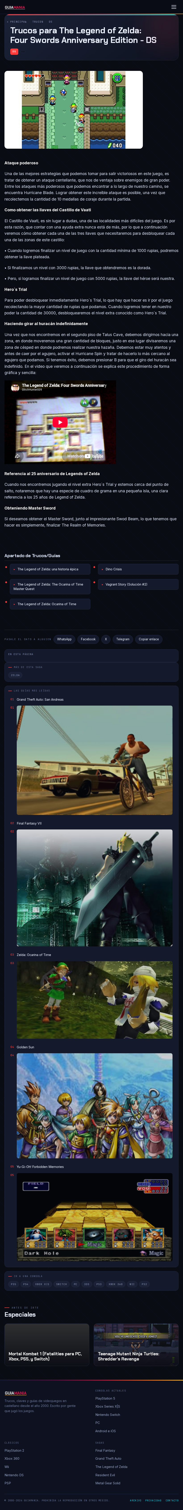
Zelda (15, 675)
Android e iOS (105, 1431)
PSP (7, 1483)
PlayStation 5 (105, 1398)
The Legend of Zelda (111, 1467)
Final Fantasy (105, 1450)
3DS (86, 1284)
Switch (61, 1284)
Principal (18, 21)
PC (75, 1284)
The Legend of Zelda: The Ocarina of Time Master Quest (48, 586)
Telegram (122, 639)
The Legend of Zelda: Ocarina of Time (46, 604)
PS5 (13, 1284)
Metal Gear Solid (107, 1483)
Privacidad (153, 1500)
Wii (132, 1284)
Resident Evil (105, 1475)
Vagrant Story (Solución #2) (127, 584)
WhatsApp (64, 639)
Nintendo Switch (107, 1415)
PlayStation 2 (14, 1450)
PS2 (144, 1284)
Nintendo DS (14, 1475)
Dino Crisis (114, 569)
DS (51, 21)
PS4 (26, 1284)
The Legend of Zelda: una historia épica (47, 569)
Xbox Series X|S (107, 1406)
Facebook (88, 639)
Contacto (172, 1500)
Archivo (135, 1500)
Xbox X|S (42, 1284)
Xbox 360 (116, 1284)
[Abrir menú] (174, 7)
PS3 (99, 1284)
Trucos (38, 21)
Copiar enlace (149, 639)
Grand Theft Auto (108, 1458)
